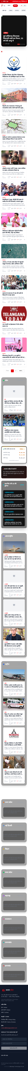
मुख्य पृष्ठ (4, 10)
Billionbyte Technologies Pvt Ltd (17, 1066)
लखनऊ (10, 10)
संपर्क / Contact (5, 1012)
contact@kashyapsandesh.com (9, 1028)
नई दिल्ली (23, 10)
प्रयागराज (17, 10)
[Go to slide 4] (23, 44)
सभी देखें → (22, 485)
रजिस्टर (15, 5)
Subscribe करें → (14, 1048)
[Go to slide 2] (20, 44)
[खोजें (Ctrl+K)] (4, 5)
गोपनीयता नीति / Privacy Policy (8, 1019)
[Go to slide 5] (24, 44)
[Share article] (24, 84)
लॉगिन (9, 5)
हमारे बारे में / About (5, 1010)
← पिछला (7, 371)
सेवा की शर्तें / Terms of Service (8, 1022)
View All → (21, 380)
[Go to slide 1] (18, 44)
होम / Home (4, 1007)
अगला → (21, 371)
